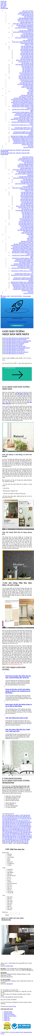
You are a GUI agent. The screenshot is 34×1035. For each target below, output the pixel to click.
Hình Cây (9, 885)
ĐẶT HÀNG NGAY (10, 368)
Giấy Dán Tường (14, 1032)
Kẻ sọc (9, 877)
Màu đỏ (9, 906)
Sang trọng (10, 869)
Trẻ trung (9, 871)
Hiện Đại (9, 854)
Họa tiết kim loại (11, 875)
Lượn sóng (10, 891)
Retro (8, 860)
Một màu (9, 888)
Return (26, 843)
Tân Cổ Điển (10, 857)
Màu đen (9, 904)
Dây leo (9, 889)
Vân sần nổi (10, 892)
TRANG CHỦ (6, 296)
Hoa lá (9, 880)
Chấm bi (9, 881)
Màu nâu (9, 909)
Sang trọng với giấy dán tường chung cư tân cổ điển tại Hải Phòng (18, 705)
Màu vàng (9, 908)
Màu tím (9, 898)
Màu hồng (9, 897)
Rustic (8, 858)
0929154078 (9, 983)
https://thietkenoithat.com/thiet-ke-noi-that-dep (17, 321)
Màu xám (9, 903)
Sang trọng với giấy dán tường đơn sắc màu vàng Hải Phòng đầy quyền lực (18, 676)
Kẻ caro (9, 878)
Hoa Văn (9, 886)
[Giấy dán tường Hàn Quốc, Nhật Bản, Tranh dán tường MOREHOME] (4, 8)
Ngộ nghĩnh (10, 872)
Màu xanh (9, 900)
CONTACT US (17, 325)
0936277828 (9, 966)
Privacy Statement (24, 1032)
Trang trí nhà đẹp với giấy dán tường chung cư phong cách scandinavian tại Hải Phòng (17, 691)
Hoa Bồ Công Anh (12, 883)
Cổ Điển (9, 855)
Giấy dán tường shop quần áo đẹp (16, 718)
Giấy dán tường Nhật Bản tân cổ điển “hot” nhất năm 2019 (17, 730)
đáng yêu (9, 874)
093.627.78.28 (12, 1006)
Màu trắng (9, 901)
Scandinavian (10, 863)
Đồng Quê (10, 862)
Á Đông (9, 865)
